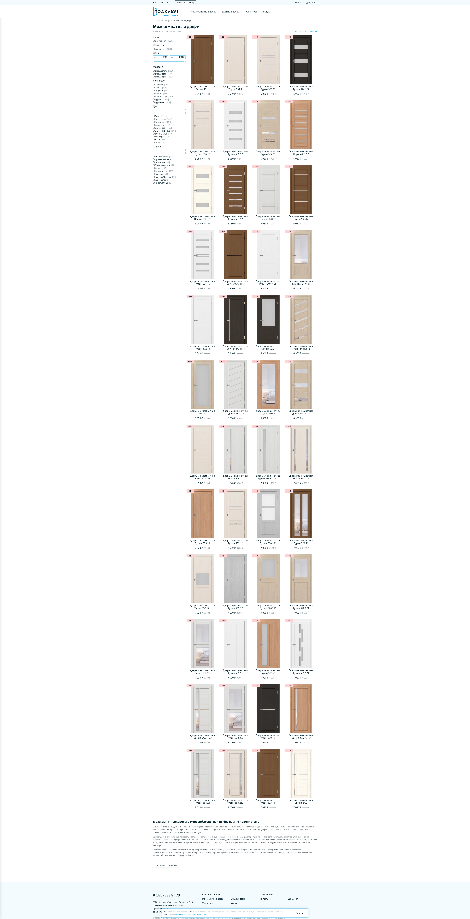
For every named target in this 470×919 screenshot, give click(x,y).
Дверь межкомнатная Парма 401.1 (202, 88)
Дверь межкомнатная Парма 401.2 (202, 412)
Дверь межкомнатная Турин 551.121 (301, 672)
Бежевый (163, 125)
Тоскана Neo (164, 96)
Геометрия (162, 162)
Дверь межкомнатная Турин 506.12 (202, 153)
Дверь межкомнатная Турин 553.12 (235, 542)
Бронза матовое (166, 159)
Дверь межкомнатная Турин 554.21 (202, 801)
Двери (167, 21)
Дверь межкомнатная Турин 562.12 (268, 153)
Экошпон (163, 49)
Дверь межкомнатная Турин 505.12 (235, 153)
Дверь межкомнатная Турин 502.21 (268, 347)
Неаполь (162, 84)
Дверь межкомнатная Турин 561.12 (202, 282)
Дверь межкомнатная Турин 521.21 (268, 672)
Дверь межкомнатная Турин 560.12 (268, 88)
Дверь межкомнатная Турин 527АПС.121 (301, 736)
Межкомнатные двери (204, 11)
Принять (300, 913)
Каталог (159, 21)
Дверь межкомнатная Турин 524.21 (301, 801)
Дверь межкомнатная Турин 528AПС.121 (268, 477)
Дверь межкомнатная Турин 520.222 (235, 736)
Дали (161, 168)
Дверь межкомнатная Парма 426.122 (202, 218)
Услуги (266, 11)
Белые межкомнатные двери (166, 865)
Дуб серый (163, 136)
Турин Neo (163, 102)
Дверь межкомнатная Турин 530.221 (268, 542)
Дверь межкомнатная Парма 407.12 (301, 153)
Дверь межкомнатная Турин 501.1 (235, 88)
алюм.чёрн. (164, 76)
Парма (162, 87)
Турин (162, 99)
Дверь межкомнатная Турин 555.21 (202, 542)
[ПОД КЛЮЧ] (153, 21)
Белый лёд (163, 128)
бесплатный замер (186, 2)
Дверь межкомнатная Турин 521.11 (235, 672)
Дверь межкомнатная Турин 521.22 (301, 542)
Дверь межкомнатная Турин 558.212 (235, 801)
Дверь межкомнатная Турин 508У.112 (235, 412)
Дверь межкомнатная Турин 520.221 (301, 607)
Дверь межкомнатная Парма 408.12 (268, 218)
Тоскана (162, 93)
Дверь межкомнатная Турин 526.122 (301, 88)
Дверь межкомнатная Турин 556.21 (235, 477)
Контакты (299, 2)
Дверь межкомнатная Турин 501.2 (268, 412)
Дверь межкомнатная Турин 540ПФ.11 (268, 282)
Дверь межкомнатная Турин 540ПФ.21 (301, 282)
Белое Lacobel (165, 156)
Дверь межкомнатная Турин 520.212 (202, 672)
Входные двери (231, 11)
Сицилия (162, 90)
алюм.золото (165, 71)
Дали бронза (164, 171)
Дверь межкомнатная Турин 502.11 (202, 347)
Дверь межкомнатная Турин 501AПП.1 (202, 477)
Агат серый (164, 119)
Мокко (161, 142)
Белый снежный (166, 130)
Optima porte (165, 41)
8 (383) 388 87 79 (160, 2)
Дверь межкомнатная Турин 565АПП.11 (235, 347)
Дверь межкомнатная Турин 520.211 (268, 607)
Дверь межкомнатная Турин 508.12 (301, 218)
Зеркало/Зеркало (167, 177)
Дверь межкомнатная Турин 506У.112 (301, 347)
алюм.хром (164, 73)
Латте (161, 139)
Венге (161, 116)
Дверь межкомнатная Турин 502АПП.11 (235, 282)
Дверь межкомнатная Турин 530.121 (202, 607)
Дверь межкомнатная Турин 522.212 (301, 477)
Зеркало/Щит (164, 180)
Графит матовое (166, 165)
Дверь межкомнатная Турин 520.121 (268, 736)
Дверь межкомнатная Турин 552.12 (235, 607)
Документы (311, 2)
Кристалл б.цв (164, 182)
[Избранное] (310, 11)
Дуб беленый (165, 133)
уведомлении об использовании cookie (191, 914)
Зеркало (162, 174)
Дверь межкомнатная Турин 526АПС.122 (301, 412)
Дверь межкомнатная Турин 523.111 (268, 801)
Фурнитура (251, 11)
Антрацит (163, 122)
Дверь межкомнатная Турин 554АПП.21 (202, 736)
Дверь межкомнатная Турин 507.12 (235, 218)
